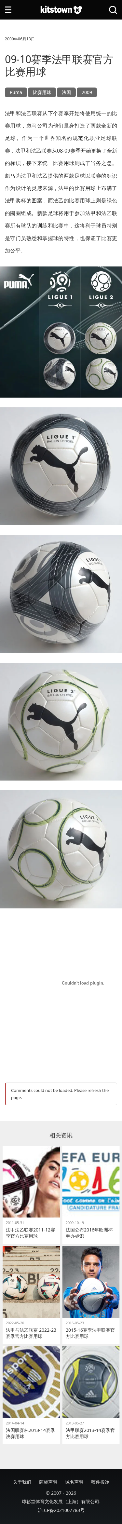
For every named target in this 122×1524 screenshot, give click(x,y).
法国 (66, 92)
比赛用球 (42, 92)
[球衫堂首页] (61, 10)
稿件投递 (100, 1482)
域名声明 (74, 1482)
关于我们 (22, 1482)
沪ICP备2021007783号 (61, 1510)
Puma (16, 92)
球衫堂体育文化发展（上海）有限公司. (61, 1501)
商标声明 (48, 1482)
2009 (87, 92)
